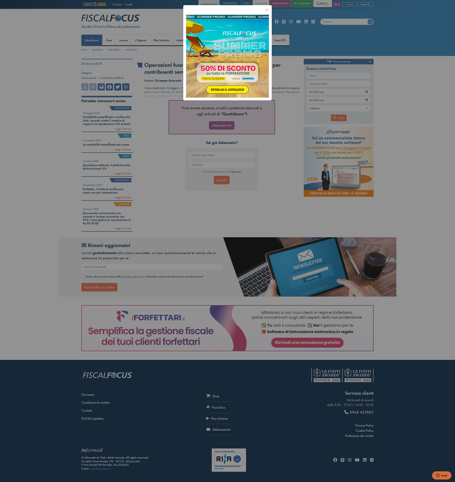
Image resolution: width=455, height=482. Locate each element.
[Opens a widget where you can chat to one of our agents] (441, 475)
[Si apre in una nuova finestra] (227, 55)
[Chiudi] (267, 10)
